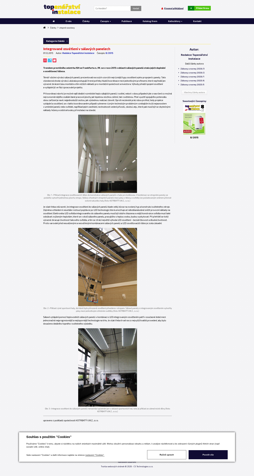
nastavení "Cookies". (95, 455)
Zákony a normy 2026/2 (193, 73)
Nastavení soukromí (127, 462)
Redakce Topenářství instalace (78, 53)
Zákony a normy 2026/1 (192, 76)
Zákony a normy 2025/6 (192, 80)
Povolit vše (208, 455)
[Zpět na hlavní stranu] (62, 9)
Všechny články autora (194, 92)
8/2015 (109, 53)
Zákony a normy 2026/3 (192, 69)
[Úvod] (53, 21)
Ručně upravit (167, 455)
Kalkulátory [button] (174, 21)
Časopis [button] (104, 21)
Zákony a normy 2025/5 (192, 84)
